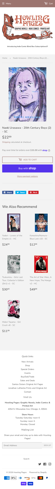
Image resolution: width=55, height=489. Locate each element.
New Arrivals (27, 361)
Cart (50, 3)
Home (4, 58)
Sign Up (47, 445)
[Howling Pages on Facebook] (44, 464)
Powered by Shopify (38, 472)
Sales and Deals (27, 380)
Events (27, 373)
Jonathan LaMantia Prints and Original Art (27, 388)
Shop (27, 365)
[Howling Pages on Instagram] (49, 464)
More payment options (27, 176)
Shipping (6, 142)
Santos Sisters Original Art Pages (27, 384)
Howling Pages (20, 472)
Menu (8, 3)
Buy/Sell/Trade (27, 376)
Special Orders (27, 369)
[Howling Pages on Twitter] (39, 464)
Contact (27, 391)
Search (26, 459)
